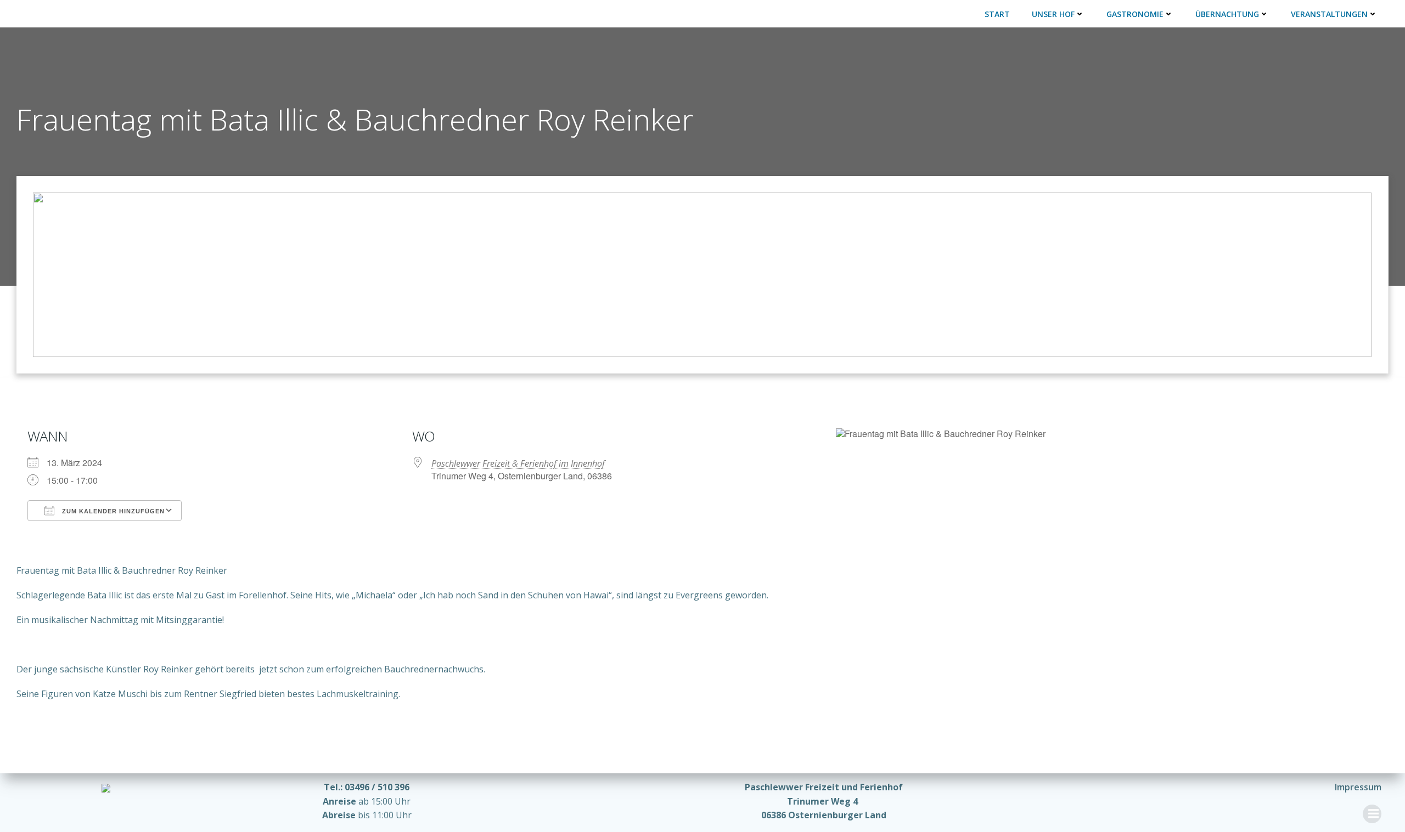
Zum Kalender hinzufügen (112, 511)
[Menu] (1372, 814)
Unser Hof (1053, 14)
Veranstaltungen (1329, 14)
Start (997, 14)
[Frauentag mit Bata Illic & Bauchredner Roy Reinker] (702, 274)
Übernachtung (1227, 14)
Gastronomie (1135, 14)
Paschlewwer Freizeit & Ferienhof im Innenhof (518, 463)
